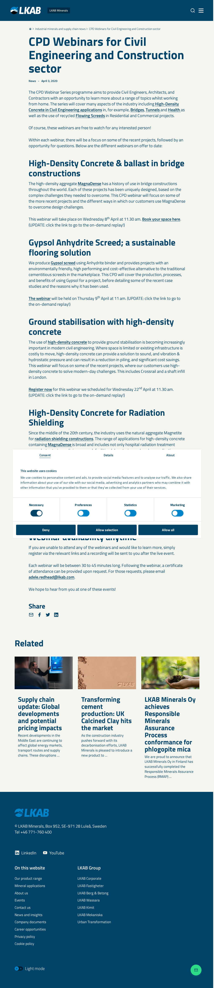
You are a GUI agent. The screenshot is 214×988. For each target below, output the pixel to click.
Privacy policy (25, 937)
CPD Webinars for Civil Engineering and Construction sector (124, 29)
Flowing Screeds (90, 115)
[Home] (30, 29)
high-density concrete (67, 342)
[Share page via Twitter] (47, 614)
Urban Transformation (94, 922)
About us (21, 893)
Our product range (28, 879)
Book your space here (161, 219)
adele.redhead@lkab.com (51, 577)
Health (174, 109)
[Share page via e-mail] (31, 614)
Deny (46, 529)
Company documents (30, 922)
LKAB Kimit (86, 908)
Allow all (168, 529)
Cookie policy (24, 944)
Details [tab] (108, 455)
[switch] (83, 513)
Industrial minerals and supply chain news (60, 29)
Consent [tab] (45, 455)
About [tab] (170, 455)
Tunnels (153, 109)
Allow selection (107, 529)
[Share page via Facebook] (39, 614)
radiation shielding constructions (64, 438)
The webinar (40, 298)
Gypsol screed (63, 262)
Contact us (23, 908)
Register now (40, 389)
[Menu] (201, 10)
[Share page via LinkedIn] (56, 614)
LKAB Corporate (89, 879)
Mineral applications (30, 886)
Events (20, 900)
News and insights (28, 915)
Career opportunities (30, 929)
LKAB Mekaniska (90, 915)
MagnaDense (89, 183)
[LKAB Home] (32, 812)
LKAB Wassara (89, 900)
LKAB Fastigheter (91, 886)
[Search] (192, 10)
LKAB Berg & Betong (93, 893)
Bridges (137, 109)
